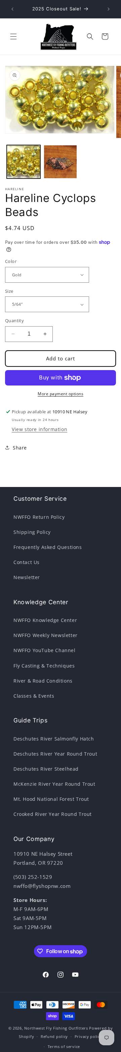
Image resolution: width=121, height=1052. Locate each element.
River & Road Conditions (43, 681)
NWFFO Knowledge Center (45, 620)
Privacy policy (88, 1036)
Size (9, 291)
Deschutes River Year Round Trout (55, 754)
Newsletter (26, 577)
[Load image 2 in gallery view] (60, 162)
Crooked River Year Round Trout (52, 814)
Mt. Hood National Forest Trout (51, 799)
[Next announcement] (108, 9)
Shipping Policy (32, 532)
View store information (39, 429)
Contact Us (26, 562)
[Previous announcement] (12, 9)
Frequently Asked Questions (47, 547)
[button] (13, 36)
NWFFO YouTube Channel (44, 650)
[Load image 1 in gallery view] (23, 162)
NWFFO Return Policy (39, 517)
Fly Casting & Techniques (44, 665)
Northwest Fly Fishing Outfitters (56, 1028)
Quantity (14, 321)
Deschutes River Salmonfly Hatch (53, 738)
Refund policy (54, 1036)
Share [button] (20, 447)
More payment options (60, 394)
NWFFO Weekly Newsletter (45, 635)
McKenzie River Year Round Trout (54, 784)
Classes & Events (33, 696)
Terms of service (64, 1046)
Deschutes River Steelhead (46, 769)
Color (10, 261)
